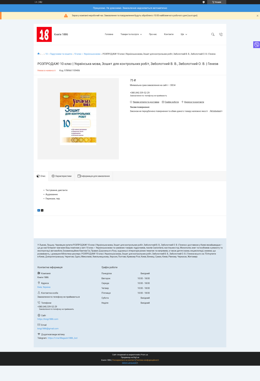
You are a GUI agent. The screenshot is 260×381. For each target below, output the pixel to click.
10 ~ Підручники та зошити (58, 54)
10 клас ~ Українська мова (87, 54)
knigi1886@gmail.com (48, 328)
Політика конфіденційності (147, 360)
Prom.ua (144, 355)
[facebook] (38, 211)
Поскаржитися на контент (123, 360)
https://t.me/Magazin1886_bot (62, 338)
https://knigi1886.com (47, 319)
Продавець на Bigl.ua (130, 357)
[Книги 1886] (44, 34)
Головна (109, 34)
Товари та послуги (130, 34)
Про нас (153, 34)
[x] (42, 211)
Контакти (168, 34)
